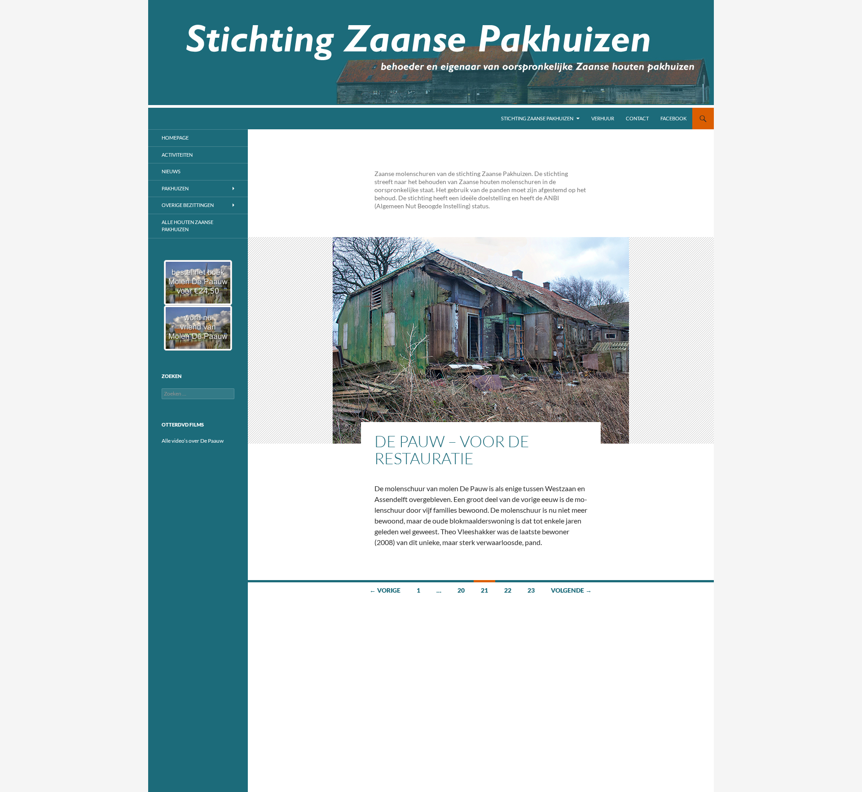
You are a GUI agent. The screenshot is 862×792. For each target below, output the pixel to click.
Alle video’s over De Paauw (193, 440)
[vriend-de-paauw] (198, 328)
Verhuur (602, 118)
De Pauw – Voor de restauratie (451, 449)
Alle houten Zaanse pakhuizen (187, 226)
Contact (637, 118)
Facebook (673, 118)
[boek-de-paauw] (198, 282)
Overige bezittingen (188, 205)
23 (531, 590)
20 (461, 590)
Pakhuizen (175, 188)
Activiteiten (177, 155)
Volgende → (571, 590)
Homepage (175, 138)
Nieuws (171, 171)
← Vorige (384, 590)
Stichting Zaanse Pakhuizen (537, 118)
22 (507, 590)
